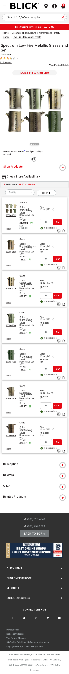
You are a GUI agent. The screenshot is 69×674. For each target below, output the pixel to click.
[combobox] (19, 192)
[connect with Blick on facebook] (12, 620)
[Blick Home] (24, 6)
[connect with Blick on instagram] (36, 620)
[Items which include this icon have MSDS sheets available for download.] (64, 231)
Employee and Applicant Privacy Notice (24, 646)
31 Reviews (6, 62)
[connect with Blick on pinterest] (47, 620)
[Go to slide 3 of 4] (35, 144)
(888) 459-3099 (36, 526)
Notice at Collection (15, 634)
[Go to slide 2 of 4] (33, 144)
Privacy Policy (12, 630)
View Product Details (59, 65)
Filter (45, 193)
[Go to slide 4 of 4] (38, 144)
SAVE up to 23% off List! (34, 72)
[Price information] (31, 223)
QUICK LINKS (14, 568)
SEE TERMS (49, 27)
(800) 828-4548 (36, 519)
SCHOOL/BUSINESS (18, 598)
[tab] (34, 166)
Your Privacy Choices (16, 638)
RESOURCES (14, 588)
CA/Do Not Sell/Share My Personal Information (27, 642)
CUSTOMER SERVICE (19, 578)
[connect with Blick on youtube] (59, 620)
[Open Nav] (4, 6)
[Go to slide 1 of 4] (31, 144)
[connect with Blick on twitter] (24, 620)
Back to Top (33, 533)
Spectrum (6, 54)
